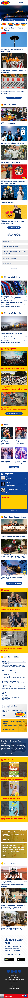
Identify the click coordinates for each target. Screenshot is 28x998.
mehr (24, 661)
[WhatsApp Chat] (25, 20)
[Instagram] (12, 971)
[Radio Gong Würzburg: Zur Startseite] (5, 3)
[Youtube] (15, 971)
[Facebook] (8, 971)
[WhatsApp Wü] (19, 971)
